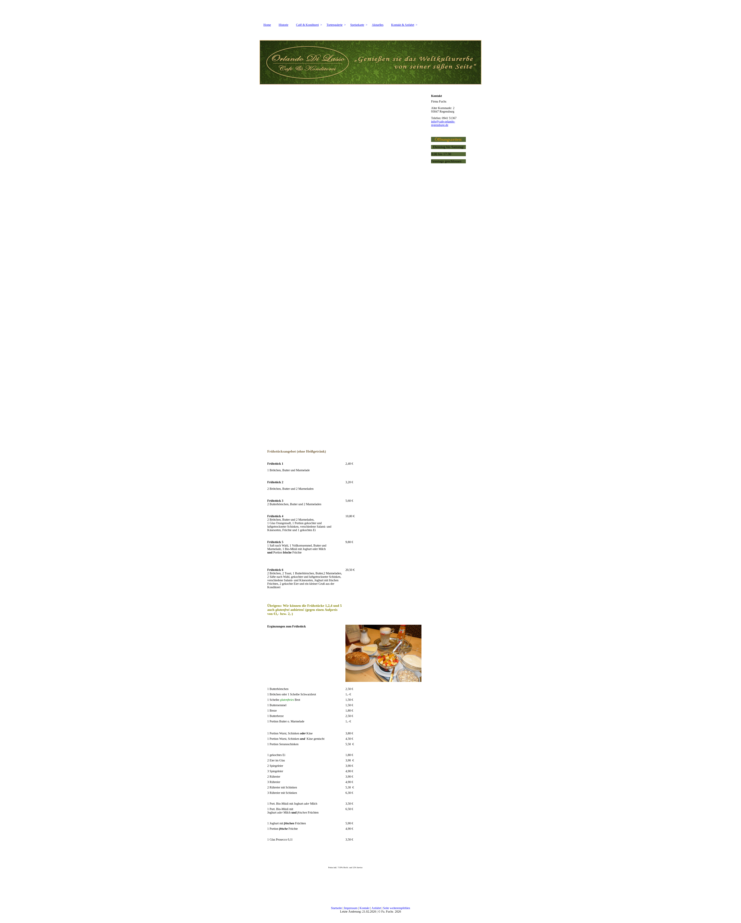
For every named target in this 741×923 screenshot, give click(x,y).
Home (267, 24)
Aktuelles (377, 24)
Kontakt (364, 908)
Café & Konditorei (307, 24)
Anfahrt (376, 908)
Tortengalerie (335, 24)
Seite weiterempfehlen (396, 908)
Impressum (350, 908)
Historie (283, 24)
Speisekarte (357, 24)
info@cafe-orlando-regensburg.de (443, 123)
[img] (370, 57)
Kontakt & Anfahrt (402, 24)
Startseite (336, 908)
